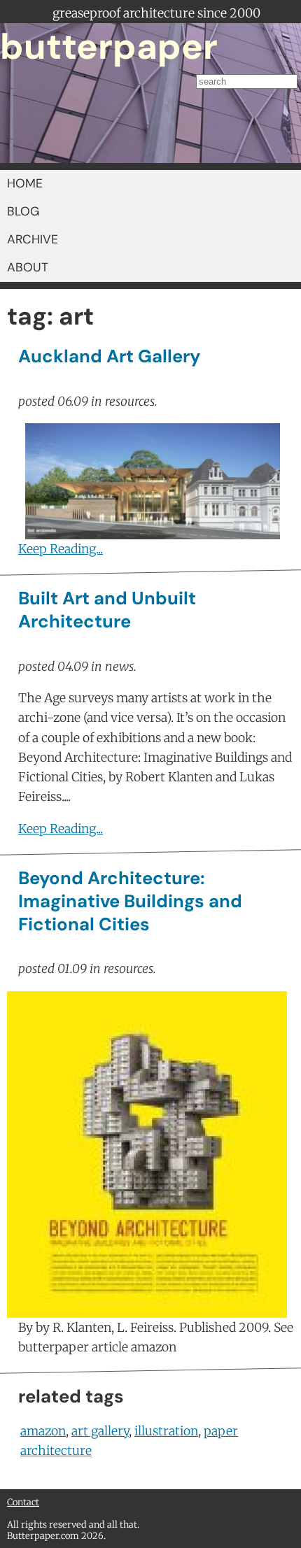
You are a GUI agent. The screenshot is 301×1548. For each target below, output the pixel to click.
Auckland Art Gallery (109, 356)
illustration (166, 1431)
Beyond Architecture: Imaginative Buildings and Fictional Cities (130, 901)
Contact (23, 1501)
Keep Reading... (60, 549)
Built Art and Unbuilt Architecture (107, 610)
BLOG (23, 211)
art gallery (100, 1431)
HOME (25, 183)
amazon (43, 1431)
